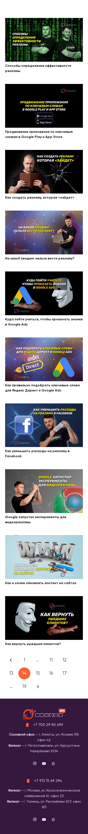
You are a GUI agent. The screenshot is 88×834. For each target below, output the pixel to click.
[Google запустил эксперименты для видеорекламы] (44, 472)
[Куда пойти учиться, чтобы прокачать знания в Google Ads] (44, 274)
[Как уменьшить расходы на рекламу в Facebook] (44, 406)
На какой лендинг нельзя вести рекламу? (40, 258)
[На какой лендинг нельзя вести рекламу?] (44, 213)
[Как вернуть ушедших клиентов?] (44, 599)
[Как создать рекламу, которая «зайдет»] (44, 152)
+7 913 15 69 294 (48, 781)
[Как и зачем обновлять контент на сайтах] (44, 538)
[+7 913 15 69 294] (30, 781)
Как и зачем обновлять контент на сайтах (40, 583)
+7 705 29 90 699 (48, 725)
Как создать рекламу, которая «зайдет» (39, 197)
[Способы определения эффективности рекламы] (44, 20)
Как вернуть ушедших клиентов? (33, 644)
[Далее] (38, 687)
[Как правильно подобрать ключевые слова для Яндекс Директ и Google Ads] (44, 340)
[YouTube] (44, 763)
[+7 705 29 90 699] (29, 725)
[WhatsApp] (53, 763)
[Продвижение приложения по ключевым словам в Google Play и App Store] (44, 86)
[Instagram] (34, 763)
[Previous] (11, 660)
